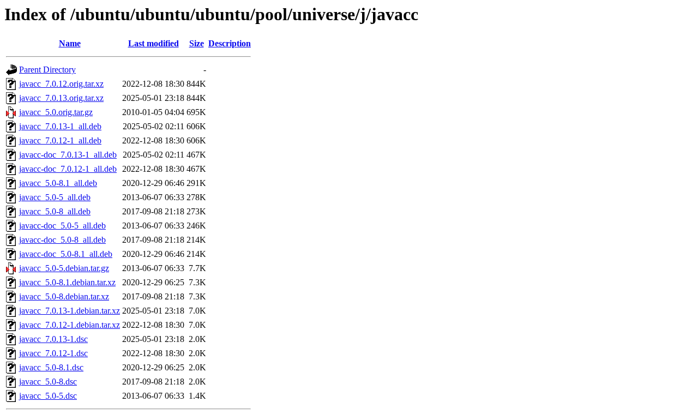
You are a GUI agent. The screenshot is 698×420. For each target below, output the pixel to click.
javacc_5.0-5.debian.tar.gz (64, 268)
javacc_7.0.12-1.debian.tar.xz (69, 324)
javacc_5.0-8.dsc (48, 381)
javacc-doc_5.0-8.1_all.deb (65, 254)
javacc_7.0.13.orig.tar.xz (61, 98)
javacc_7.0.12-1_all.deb (60, 140)
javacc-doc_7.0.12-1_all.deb (68, 168)
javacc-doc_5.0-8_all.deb (62, 239)
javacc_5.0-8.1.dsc (51, 367)
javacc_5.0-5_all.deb (55, 197)
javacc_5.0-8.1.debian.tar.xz (67, 282)
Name (70, 43)
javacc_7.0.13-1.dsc (53, 339)
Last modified (153, 43)
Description (229, 43)
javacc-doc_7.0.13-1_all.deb (68, 154)
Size (196, 43)
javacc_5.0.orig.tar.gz (56, 112)
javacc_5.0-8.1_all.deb (58, 183)
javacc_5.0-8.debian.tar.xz (64, 296)
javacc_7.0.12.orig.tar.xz (61, 83)
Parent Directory (47, 69)
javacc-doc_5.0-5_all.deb (62, 225)
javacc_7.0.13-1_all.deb (60, 126)
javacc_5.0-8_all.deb (55, 211)
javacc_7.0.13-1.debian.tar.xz (69, 310)
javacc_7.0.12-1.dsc (53, 353)
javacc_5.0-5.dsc (48, 395)
